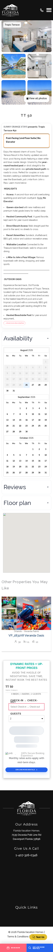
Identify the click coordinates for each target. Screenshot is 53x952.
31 (14, 391)
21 (14, 426)
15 (20, 420)
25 (39, 426)
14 (14, 420)
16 (26, 420)
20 (7, 426)
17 (33, 420)
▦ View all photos (36, 98)
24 (33, 426)
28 (39, 385)
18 (39, 420)
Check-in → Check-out (24, 701)
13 (7, 420)
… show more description (14, 323)
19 (46, 420)
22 (20, 426)
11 (39, 414)
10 (33, 414)
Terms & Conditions (18, 936)
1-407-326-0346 (26, 855)
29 (46, 385)
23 (26, 426)
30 (7, 391)
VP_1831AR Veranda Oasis (26, 635)
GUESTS (15, 714)
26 (26, 385)
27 (33, 385)
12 (46, 414)
